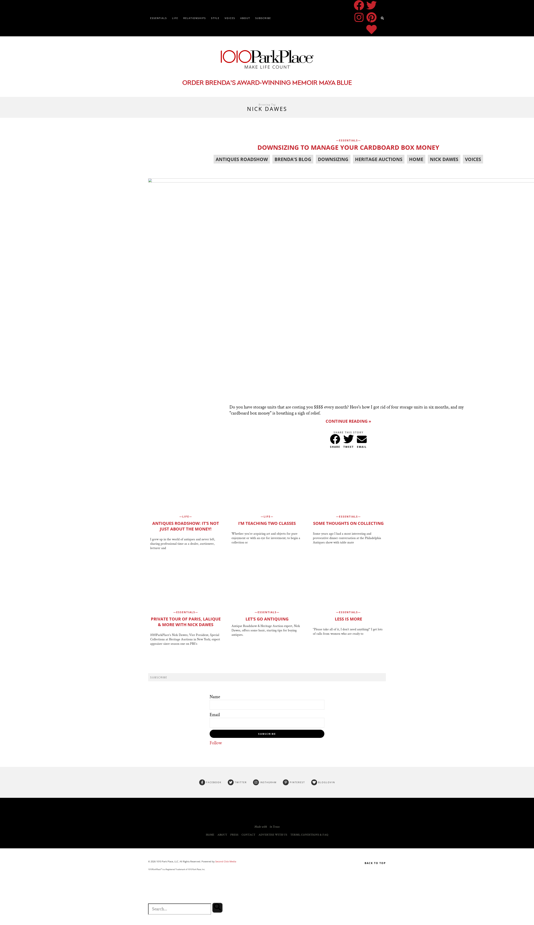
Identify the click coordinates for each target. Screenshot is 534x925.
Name (215, 697)
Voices (230, 18)
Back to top (375, 863)
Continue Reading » (348, 421)
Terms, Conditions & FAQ (309, 835)
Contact (248, 835)
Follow (216, 743)
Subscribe (263, 18)
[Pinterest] (371, 17)
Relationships (194, 18)
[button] (335, 438)
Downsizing (333, 159)
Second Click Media (225, 861)
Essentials (158, 18)
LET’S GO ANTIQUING (267, 619)
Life (175, 18)
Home (416, 159)
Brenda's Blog (293, 159)
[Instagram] (359, 17)
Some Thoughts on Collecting (348, 523)
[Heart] (371, 29)
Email (215, 715)
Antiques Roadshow (242, 159)
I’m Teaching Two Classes (267, 523)
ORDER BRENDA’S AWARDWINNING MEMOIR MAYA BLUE (267, 83)
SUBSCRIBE (267, 733)
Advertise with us (272, 835)
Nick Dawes (444, 159)
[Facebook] (359, 5)
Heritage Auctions (378, 159)
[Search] (217, 908)
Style (215, 18)
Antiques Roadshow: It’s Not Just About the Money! (185, 526)
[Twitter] (371, 5)
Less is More (348, 619)
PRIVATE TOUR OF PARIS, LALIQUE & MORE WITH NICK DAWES (186, 621)
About (245, 18)
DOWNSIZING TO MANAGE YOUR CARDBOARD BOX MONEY (348, 147)
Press (234, 835)
